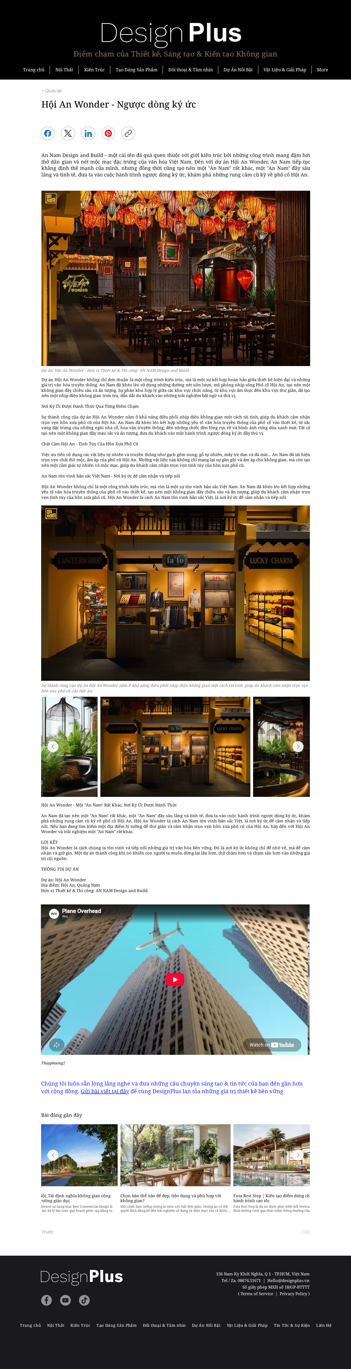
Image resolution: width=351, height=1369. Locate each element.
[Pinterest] (108, 133)
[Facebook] (47, 133)
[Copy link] (128, 133)
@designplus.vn (294, 1280)
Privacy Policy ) (295, 1293)
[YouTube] (65, 1300)
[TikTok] (84, 1300)
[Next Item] (298, 746)
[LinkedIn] (88, 133)
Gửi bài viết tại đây (105, 1091)
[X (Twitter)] (68, 133)
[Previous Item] (52, 746)
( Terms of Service (256, 1293)
